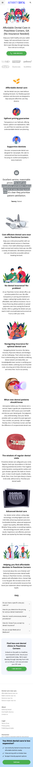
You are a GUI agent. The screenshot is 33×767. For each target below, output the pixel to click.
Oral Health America (7, 712)
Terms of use (5, 723)
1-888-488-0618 (17, 53)
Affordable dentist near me (9, 693)
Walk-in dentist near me (9, 696)
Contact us (5, 714)
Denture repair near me (9, 700)
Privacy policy (6, 726)
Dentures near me (7, 698)
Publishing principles (8, 728)
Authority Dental (6, 709)
